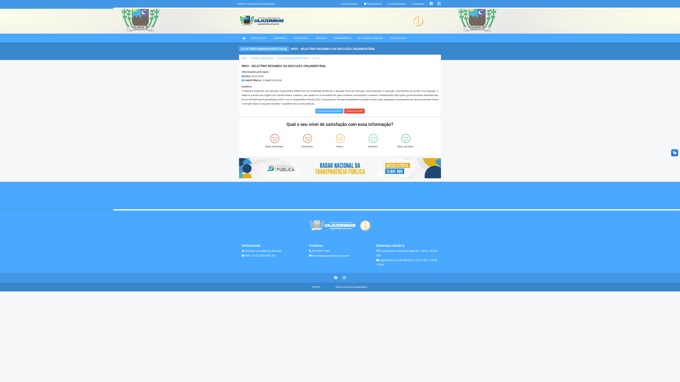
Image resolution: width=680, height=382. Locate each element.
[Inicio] (244, 38)
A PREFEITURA (258, 38)
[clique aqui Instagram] (344, 278)
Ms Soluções (327, 287)
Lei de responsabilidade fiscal (292, 58)
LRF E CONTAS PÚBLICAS (370, 38)
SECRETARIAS (301, 38)
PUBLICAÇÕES (398, 38)
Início (244, 58)
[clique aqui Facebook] (336, 278)
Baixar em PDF (355, 111)
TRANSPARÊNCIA (343, 38)
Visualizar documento (330, 111)
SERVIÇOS (321, 38)
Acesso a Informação (262, 58)
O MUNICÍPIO (280, 38)
